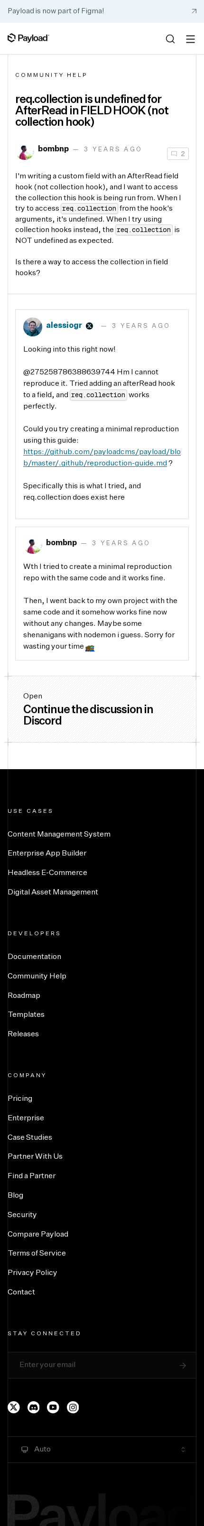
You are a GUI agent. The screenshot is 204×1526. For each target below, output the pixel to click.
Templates (26, 1015)
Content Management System (59, 834)
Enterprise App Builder (47, 853)
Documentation (34, 957)
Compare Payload (38, 1234)
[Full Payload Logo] (28, 38)
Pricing (20, 1099)
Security (22, 1215)
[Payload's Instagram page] (73, 1407)
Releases (23, 1034)
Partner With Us (35, 1157)
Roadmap (24, 996)
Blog (15, 1196)
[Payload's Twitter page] (14, 1407)
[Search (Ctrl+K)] (170, 38)
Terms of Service (37, 1253)
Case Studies (30, 1138)
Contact (21, 1292)
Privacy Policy (32, 1273)
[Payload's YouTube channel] (53, 1407)
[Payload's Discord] (34, 1407)
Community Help (51, 75)
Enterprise (26, 1118)
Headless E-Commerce (47, 873)
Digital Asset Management (53, 892)
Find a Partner (32, 1176)
